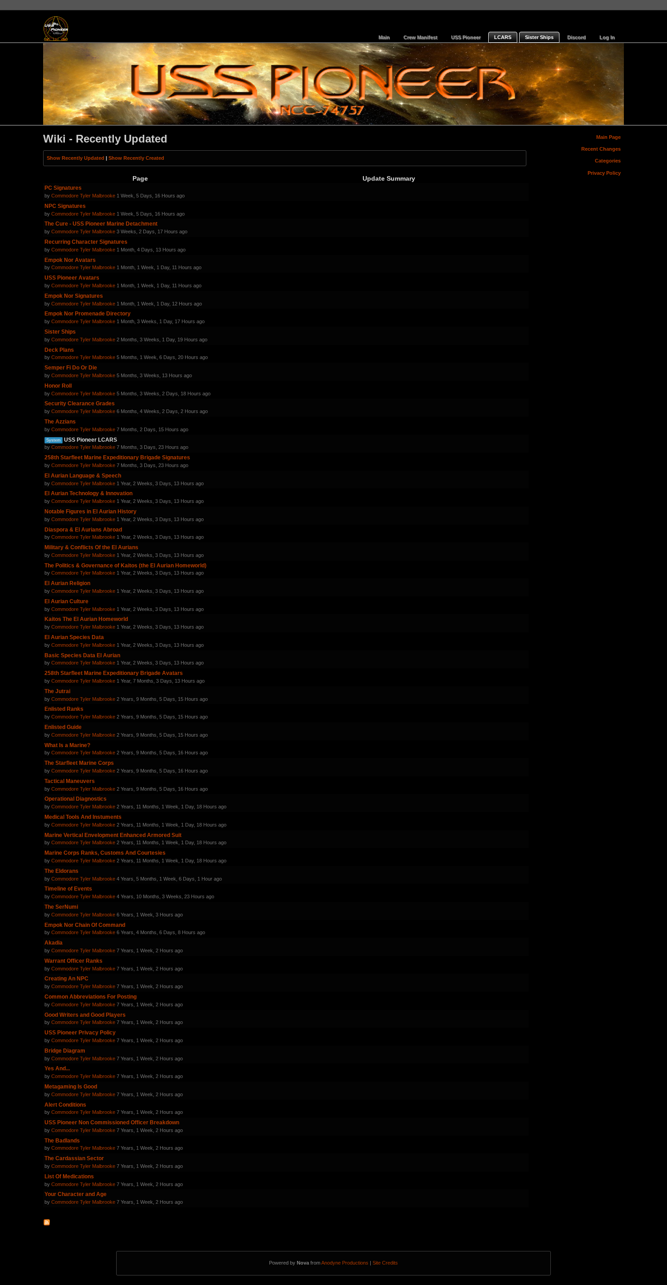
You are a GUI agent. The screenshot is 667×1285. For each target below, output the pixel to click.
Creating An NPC (66, 978)
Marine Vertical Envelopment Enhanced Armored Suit (112, 835)
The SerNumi (61, 907)
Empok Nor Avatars (70, 260)
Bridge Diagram (64, 1051)
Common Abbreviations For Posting (90, 997)
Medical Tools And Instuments (83, 817)
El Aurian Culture (66, 601)
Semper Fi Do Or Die (70, 367)
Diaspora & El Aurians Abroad (83, 530)
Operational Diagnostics (75, 799)
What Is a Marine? (67, 745)
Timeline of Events (68, 889)
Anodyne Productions (344, 1262)
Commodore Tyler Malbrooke (83, 195)
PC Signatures (63, 188)
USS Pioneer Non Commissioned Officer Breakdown (111, 1122)
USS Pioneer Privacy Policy (80, 1032)
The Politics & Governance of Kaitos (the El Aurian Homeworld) (125, 565)
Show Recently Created (136, 158)
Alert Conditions (65, 1105)
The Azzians (60, 421)
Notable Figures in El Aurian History (90, 511)
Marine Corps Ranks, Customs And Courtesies (105, 853)
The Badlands (62, 1140)
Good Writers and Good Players (85, 1015)
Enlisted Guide (63, 727)
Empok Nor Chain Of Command (84, 925)
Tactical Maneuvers (69, 781)
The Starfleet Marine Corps (79, 763)
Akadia (53, 943)
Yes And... (57, 1068)
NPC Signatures (65, 206)
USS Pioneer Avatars (71, 278)
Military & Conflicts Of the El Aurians (91, 547)
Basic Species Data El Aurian (82, 655)
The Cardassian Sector (74, 1158)
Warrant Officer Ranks (73, 961)
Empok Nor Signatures (73, 296)
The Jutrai (57, 691)
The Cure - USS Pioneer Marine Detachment (100, 224)
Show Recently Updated (75, 158)
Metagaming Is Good (70, 1086)
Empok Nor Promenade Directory (87, 313)
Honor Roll (58, 386)
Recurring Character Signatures (86, 242)
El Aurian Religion (67, 583)
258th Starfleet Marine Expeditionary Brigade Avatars (113, 673)
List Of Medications (69, 1176)
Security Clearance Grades (79, 403)
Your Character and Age (75, 1194)
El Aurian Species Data (74, 637)
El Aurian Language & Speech (82, 476)
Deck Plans (59, 350)
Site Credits (385, 1262)
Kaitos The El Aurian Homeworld (86, 619)
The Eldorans (61, 871)
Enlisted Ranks (63, 709)
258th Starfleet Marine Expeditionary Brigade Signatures (117, 457)
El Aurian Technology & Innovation (88, 493)
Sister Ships (60, 332)
